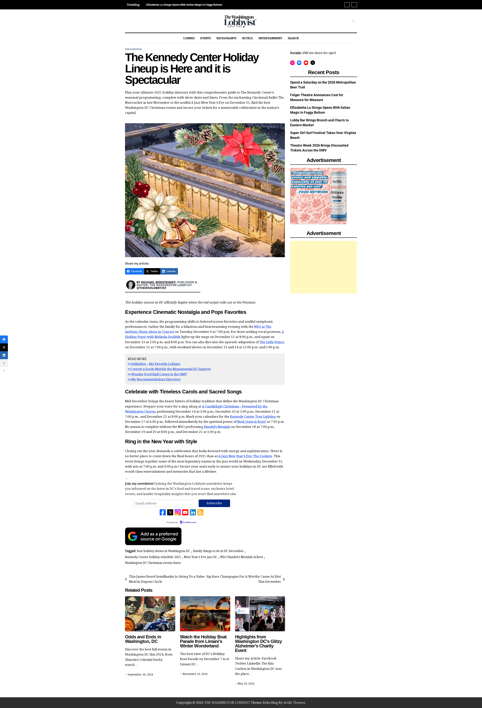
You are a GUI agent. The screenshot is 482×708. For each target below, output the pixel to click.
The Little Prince (271, 342)
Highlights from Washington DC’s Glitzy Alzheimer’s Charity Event (258, 643)
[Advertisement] (323, 267)
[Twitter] (4, 347)
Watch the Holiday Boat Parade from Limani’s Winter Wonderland (203, 641)
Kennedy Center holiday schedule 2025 (153, 557)
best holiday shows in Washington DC (163, 551)
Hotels (247, 38)
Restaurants (226, 38)
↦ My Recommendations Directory (154, 379)
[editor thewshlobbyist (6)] (162, 294)
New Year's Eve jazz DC (200, 557)
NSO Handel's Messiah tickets (241, 557)
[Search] (353, 21)
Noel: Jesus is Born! (251, 422)
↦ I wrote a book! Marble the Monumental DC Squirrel (169, 369)
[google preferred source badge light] (153, 544)
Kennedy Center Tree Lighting (253, 416)
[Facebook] (4, 339)
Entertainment (270, 38)
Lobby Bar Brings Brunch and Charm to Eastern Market (178, 4)
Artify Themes (294, 702)
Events (205, 38)
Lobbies (189, 38)
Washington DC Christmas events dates (153, 563)
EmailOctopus (189, 522)
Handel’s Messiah (217, 427)
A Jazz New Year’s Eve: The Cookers (245, 456)
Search (293, 38)
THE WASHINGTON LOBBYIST (227, 702)
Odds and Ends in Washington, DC (143, 639)
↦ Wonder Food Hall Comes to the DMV (157, 374)
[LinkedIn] (4, 355)
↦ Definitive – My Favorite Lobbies (154, 364)
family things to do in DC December (218, 551)
